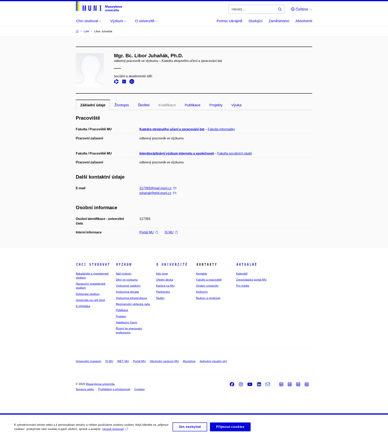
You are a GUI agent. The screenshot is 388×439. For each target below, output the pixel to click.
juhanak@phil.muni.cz (155, 193)
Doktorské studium (88, 294)
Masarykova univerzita (100, 384)
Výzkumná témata (127, 291)
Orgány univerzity (207, 285)
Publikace (192, 105)
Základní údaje (92, 105)
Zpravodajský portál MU (251, 279)
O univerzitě (172, 264)
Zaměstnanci (279, 21)
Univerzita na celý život (90, 300)
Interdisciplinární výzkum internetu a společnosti (176, 153)
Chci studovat (93, 264)
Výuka (236, 105)
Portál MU (146, 232)
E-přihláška (83, 306)
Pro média (242, 285)
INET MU (123, 361)
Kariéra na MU (165, 285)
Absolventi (303, 21)
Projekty (215, 105)
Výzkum (124, 264)
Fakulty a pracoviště (209, 279)
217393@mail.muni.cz (155, 188)
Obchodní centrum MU (164, 361)
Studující (255, 21)
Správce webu (85, 389)
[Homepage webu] (99, 6)
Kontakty (201, 273)
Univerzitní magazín (88, 361)
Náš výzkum (123, 273)
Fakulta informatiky (221, 129)
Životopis (121, 105)
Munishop (189, 361)
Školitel (144, 105)
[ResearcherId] (117, 82)
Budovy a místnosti (208, 298)
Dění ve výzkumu (127, 279)
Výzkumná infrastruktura (131, 298)
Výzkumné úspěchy (128, 285)
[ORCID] (132, 82)
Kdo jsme (162, 273)
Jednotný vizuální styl (213, 361)
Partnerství (163, 291)
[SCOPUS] (125, 82)
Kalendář (242, 273)
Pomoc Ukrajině (229, 21)
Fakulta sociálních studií (234, 153)
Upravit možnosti (113, 429)
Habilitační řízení (126, 322)
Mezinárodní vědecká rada (133, 304)
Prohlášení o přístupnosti (114, 389)
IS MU (169, 232)
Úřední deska (164, 279)
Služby (160, 298)
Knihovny (202, 291)
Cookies (139, 389)
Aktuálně (246, 264)
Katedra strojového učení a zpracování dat (171, 129)
